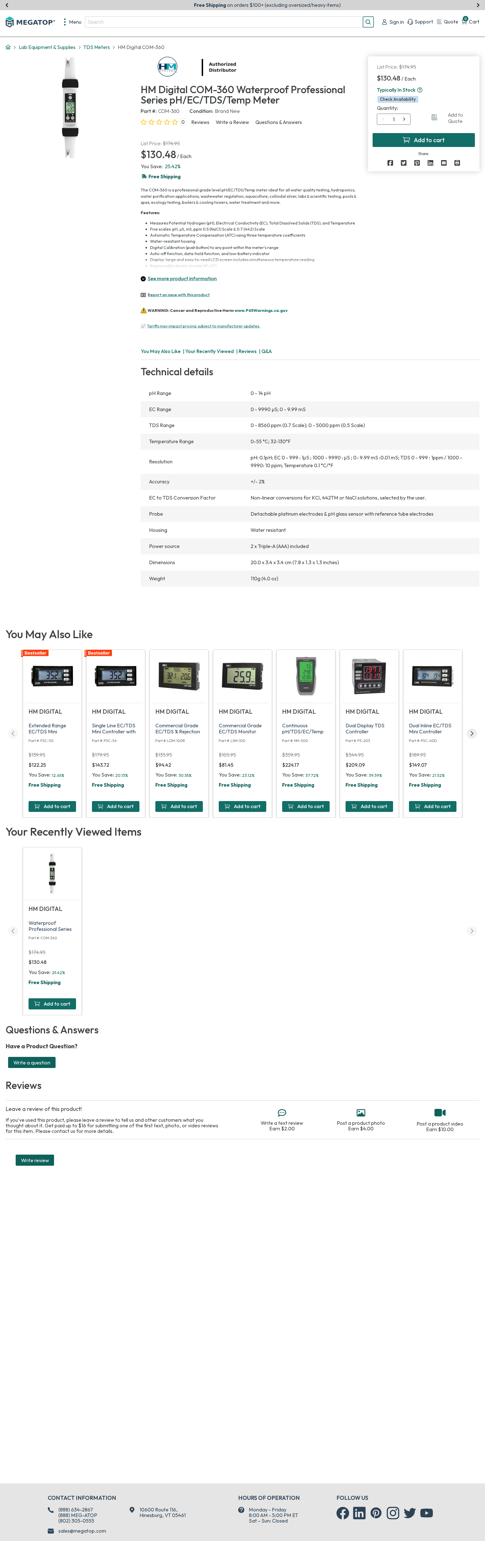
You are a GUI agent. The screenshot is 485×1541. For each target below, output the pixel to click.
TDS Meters (96, 47)
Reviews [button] (200, 122)
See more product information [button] (182, 278)
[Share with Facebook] (390, 163)
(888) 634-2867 (75, 1509)
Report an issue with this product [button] (179, 294)
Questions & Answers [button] (278, 122)
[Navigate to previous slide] (7, 5)
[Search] (368, 22)
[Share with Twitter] (403, 163)
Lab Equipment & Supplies (47, 47)
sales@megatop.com (82, 1531)
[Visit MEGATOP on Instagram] (393, 1513)
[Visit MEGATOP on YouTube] (426, 1513)
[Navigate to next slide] (478, 5)
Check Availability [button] (398, 99)
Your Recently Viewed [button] (209, 351)
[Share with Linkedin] (430, 163)
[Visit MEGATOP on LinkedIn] (359, 1513)
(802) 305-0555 (76, 1521)
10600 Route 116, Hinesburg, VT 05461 (162, 1512)
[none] (73, 22)
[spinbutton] (393, 119)
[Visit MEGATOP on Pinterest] (376, 1513)
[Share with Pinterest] (417, 163)
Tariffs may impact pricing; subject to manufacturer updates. (203, 326)
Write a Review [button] (232, 122)
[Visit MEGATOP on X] (410, 1513)
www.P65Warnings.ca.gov (261, 310)
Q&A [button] (266, 351)
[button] (419, 90)
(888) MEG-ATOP (77, 1515)
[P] (457, 163)
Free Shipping (45, 785)
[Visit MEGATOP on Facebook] (342, 1513)
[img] (237, 67)
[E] (444, 163)
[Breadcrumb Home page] (8, 47)
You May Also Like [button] (161, 351)
